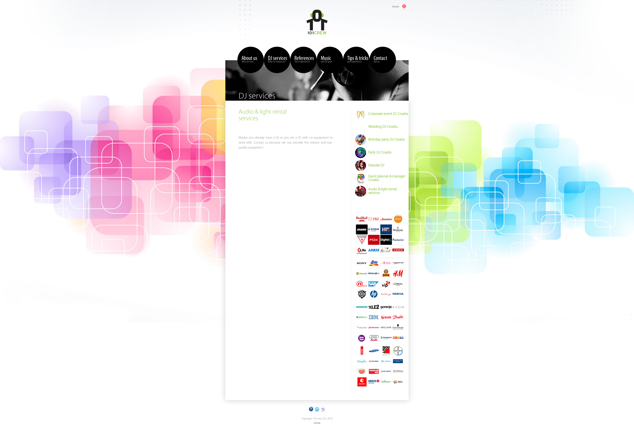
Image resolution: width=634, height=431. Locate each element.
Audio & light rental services (382, 191)
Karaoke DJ (376, 165)
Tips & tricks (357, 59)
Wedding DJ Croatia (382, 127)
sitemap (317, 423)
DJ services (277, 59)
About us (249, 59)
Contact (380, 59)
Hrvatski (396, 6)
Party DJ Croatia (379, 152)
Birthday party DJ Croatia (386, 140)
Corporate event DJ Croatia (388, 114)
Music (326, 59)
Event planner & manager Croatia (386, 178)
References (304, 59)
